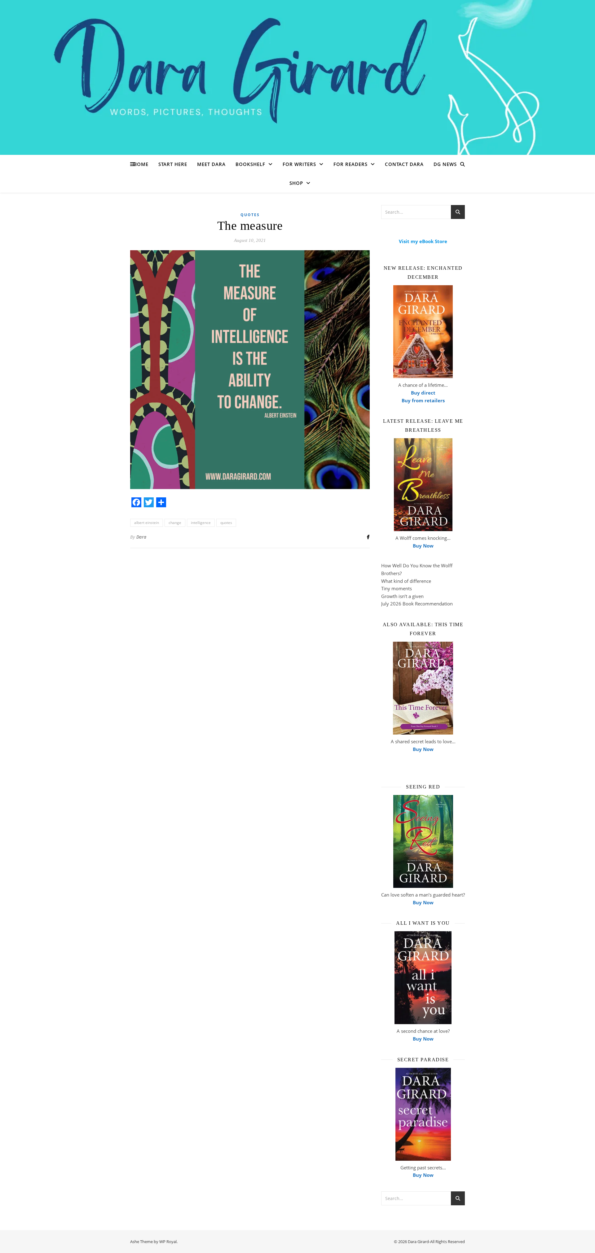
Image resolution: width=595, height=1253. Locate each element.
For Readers (350, 164)
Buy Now (423, 546)
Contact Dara (404, 164)
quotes (226, 522)
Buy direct (423, 393)
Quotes (250, 214)
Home (140, 164)
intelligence (201, 522)
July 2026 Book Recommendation (417, 603)
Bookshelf (250, 164)
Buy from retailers (423, 400)
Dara (141, 537)
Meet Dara (211, 164)
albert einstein (146, 522)
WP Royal (168, 1241)
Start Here (172, 164)
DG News (445, 164)
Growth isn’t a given (402, 596)
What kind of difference (406, 581)
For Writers (299, 164)
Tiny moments (396, 588)
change (175, 522)
